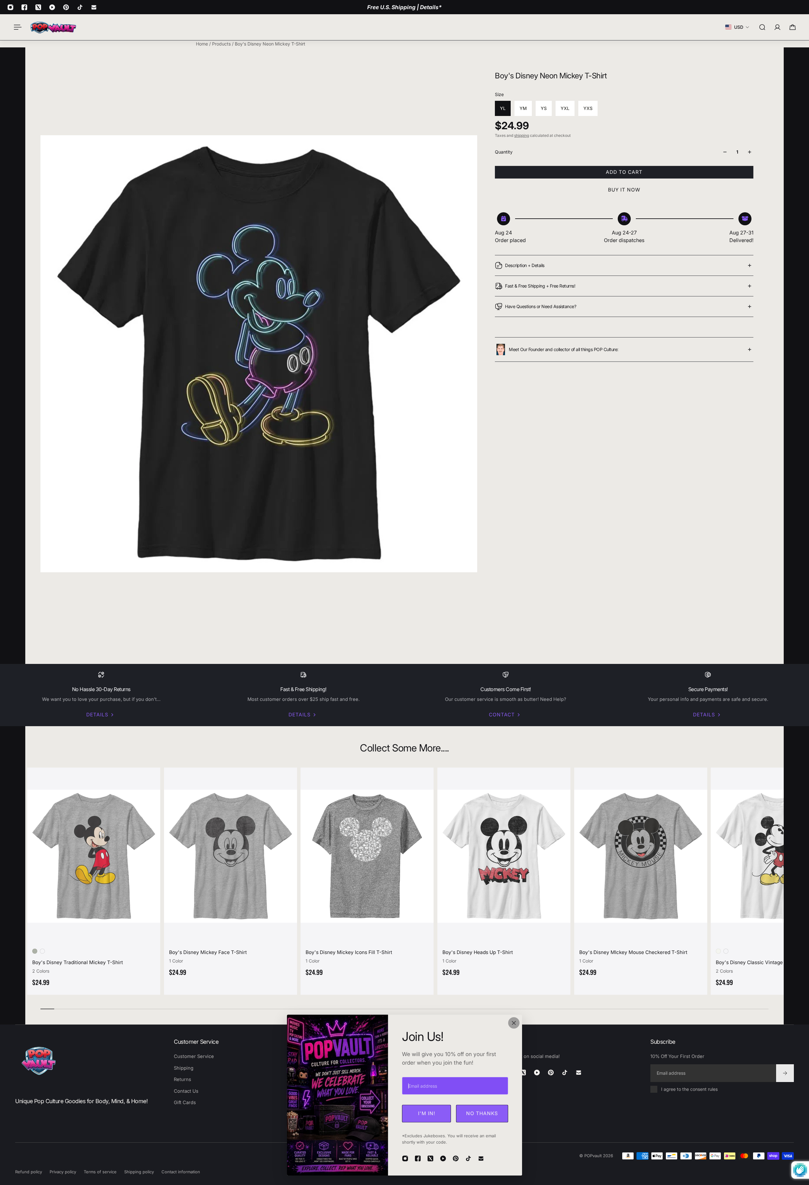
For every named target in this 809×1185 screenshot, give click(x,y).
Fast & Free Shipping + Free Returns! (540, 286)
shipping (521, 135)
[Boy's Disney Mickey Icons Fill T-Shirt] (365, 856)
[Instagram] (10, 7)
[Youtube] (52, 7)
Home (202, 43)
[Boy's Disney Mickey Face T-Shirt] (228, 856)
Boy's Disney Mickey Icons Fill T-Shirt (347, 952)
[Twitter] (38, 7)
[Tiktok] (80, 7)
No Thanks (482, 1113)
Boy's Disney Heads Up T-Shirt (476, 952)
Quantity (504, 152)
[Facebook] (24, 7)
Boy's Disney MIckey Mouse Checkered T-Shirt (631, 952)
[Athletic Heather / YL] (32, 951)
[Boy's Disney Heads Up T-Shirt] (502, 856)
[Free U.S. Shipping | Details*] (404, 7)
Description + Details (524, 265)
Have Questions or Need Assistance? (540, 306)
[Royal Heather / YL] (40, 951)
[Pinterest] (66, 7)
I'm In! (426, 1113)
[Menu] (16, 27)
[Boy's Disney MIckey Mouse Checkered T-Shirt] (638, 856)
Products (222, 43)
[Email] (94, 7)
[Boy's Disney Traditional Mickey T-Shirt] (91, 856)
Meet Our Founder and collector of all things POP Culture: (563, 349)
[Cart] (792, 27)
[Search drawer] (762, 27)
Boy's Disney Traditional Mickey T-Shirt (75, 962)
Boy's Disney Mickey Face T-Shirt (206, 952)
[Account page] (777, 27)
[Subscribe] (785, 1073)
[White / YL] (716, 951)
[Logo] (53, 27)
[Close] (514, 1023)
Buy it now (624, 190)
